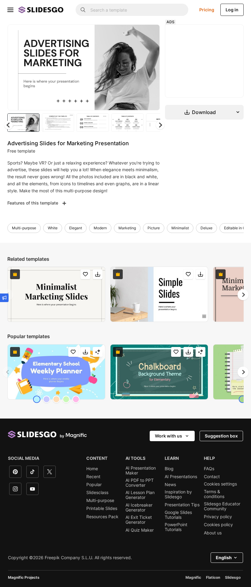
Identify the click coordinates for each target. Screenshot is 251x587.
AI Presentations (181, 476)
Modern (100, 228)
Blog (169, 468)
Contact (212, 476)
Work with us (168, 435)
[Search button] (83, 10)
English (224, 557)
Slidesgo (233, 577)
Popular (94, 484)
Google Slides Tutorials (178, 515)
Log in (232, 9)
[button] (160, 125)
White (53, 228)
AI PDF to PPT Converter (140, 483)
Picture (154, 228)
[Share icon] (149, 34)
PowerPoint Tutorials (176, 527)
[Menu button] (10, 10)
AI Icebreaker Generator (139, 507)
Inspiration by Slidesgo (178, 494)
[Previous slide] (7, 372)
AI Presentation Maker (141, 470)
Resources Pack (102, 516)
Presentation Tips (182, 504)
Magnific (193, 577)
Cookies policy (218, 524)
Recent (93, 476)
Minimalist (180, 228)
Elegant (75, 228)
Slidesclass (97, 492)
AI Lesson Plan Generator (140, 495)
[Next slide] (150, 67)
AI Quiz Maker (140, 530)
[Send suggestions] (4, 298)
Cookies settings (220, 484)
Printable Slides (101, 508)
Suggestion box (221, 435)
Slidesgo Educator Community (222, 506)
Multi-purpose (24, 228)
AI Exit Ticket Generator (139, 520)
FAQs (209, 468)
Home (92, 468)
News (170, 484)
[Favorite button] (133, 34)
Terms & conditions (214, 494)
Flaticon (213, 577)
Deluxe (206, 228)
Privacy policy (218, 516)
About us (213, 532)
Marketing (127, 228)
